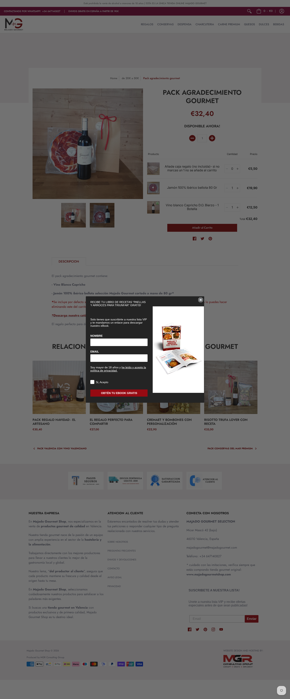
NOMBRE (96, 335)
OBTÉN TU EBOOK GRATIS (119, 393)
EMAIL (94, 351)
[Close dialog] (201, 300)
